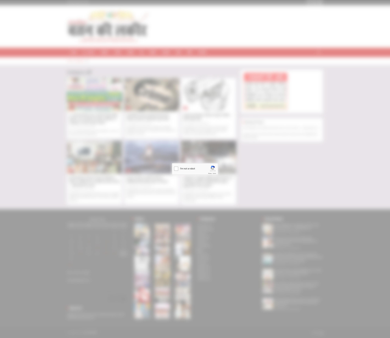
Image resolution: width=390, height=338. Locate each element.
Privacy (210, 173)
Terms (214, 173)
